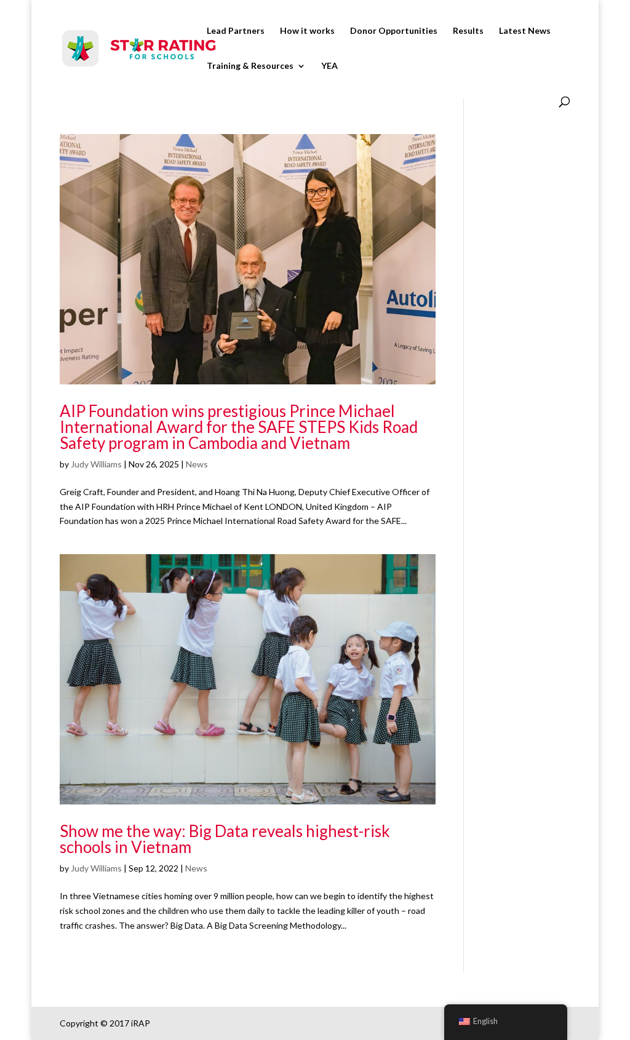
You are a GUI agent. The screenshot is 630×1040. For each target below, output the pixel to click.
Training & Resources (250, 66)
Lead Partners (236, 31)
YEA (329, 66)
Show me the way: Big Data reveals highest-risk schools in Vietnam (225, 839)
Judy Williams (96, 464)
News (197, 464)
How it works (307, 31)
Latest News (525, 31)
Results (468, 31)
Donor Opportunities (393, 31)
